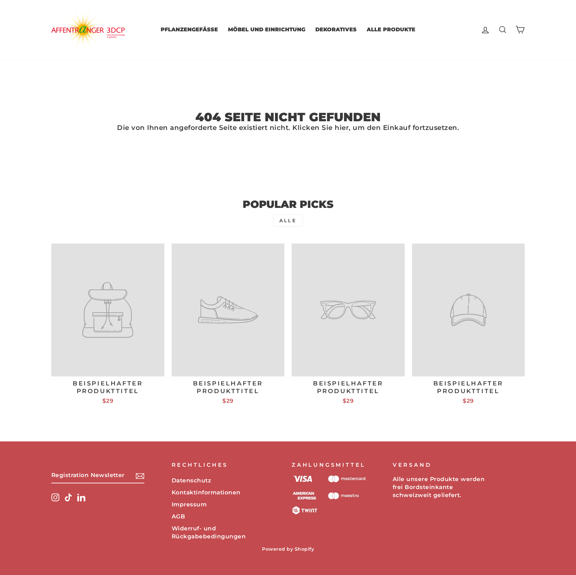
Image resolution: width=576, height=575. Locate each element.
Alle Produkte (391, 29)
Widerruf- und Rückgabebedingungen (209, 532)
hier (342, 128)
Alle (288, 221)
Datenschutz (191, 480)
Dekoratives (336, 29)
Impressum (189, 504)
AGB (178, 516)
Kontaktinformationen (206, 492)
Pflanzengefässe (189, 29)
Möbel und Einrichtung (266, 29)
